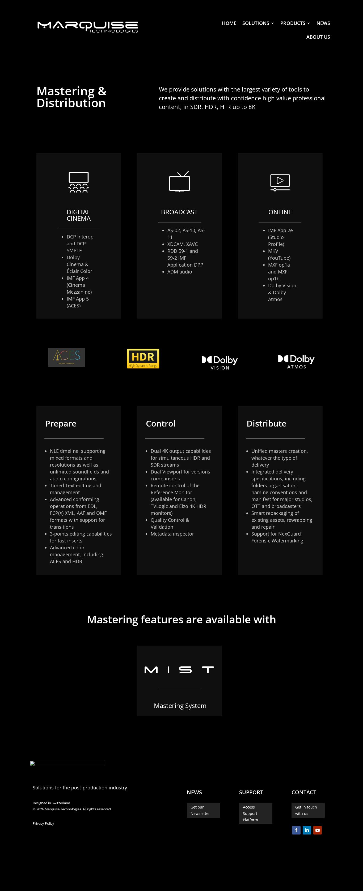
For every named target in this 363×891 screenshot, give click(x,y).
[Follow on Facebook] (296, 830)
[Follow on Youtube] (317, 830)
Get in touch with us (306, 810)
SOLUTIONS (255, 23)
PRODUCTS (292, 23)
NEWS (323, 23)
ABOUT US (318, 37)
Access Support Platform (250, 813)
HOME (229, 23)
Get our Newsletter (200, 810)
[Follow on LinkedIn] (307, 830)
